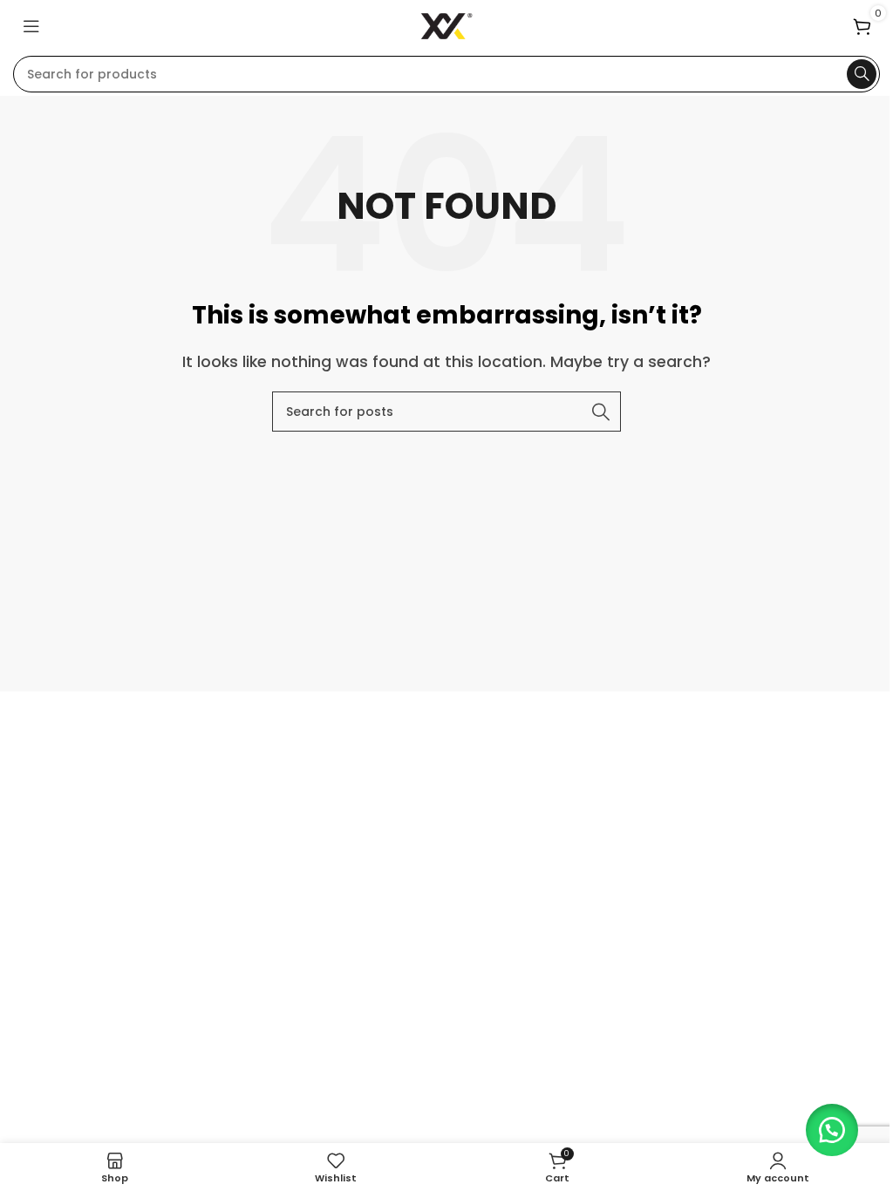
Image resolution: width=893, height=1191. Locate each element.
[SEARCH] (861, 74)
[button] (832, 1130)
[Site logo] (447, 25)
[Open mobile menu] (31, 26)
